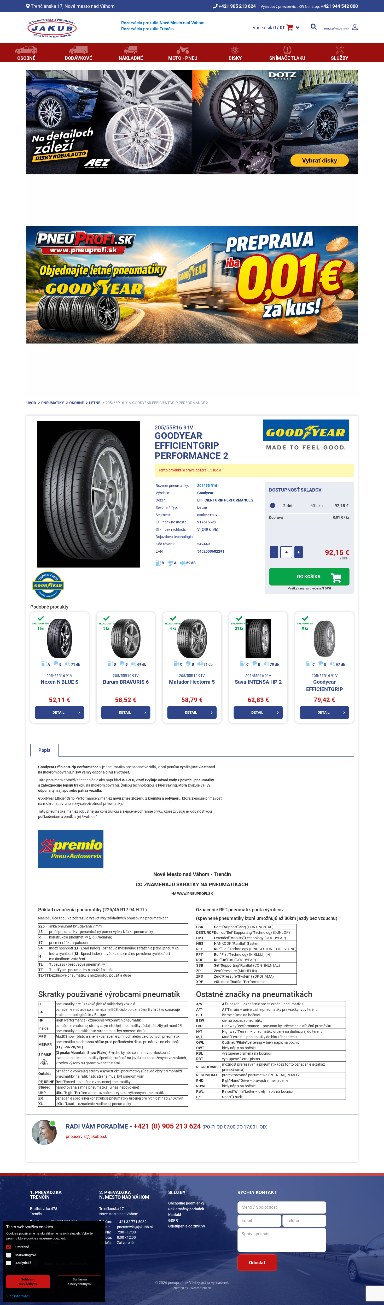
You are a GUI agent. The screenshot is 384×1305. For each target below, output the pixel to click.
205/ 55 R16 (207, 485)
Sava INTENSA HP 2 (258, 679)
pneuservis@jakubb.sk (86, 1136)
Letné (94, 403)
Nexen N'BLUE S (59, 679)
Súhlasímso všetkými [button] (28, 1281)
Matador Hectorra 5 (192, 679)
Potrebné (22, 1247)
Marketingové (25, 1255)
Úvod (31, 403)
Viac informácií (18, 1296)
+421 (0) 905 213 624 (167, 1126)
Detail (59, 712)
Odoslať (257, 1262)
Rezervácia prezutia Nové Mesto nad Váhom (163, 22)
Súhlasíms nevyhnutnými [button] (79, 1281)
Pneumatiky (52, 403)
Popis (44, 750)
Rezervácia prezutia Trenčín (147, 28)
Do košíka (309, 576)
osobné (76, 403)
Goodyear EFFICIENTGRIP (324, 683)
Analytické (23, 1263)
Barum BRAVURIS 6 (126, 679)
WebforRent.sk (200, 1288)
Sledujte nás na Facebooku (66, 1263)
